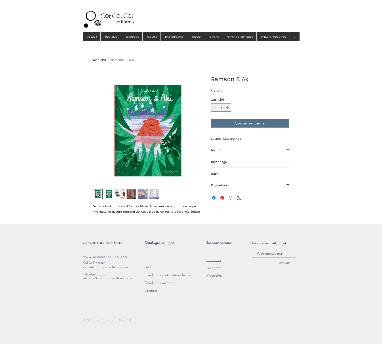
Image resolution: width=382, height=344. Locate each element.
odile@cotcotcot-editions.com (106, 267)
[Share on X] (239, 198)
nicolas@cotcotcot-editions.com (107, 278)
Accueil (99, 60)
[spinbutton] (221, 107)
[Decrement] (214, 107)
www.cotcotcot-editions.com (105, 256)
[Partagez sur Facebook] (213, 198)
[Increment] (228, 107)
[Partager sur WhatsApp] (230, 198)
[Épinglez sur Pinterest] (222, 198)
